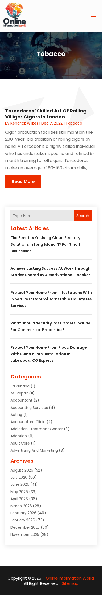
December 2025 (25, 527)
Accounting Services (29, 407)
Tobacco (74, 123)
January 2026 (22, 520)
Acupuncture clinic (28, 421)
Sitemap (70, 583)
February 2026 (23, 513)
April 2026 (19, 498)
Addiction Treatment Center (36, 428)
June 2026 (19, 484)
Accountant (21, 400)
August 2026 (21, 470)
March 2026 (21, 506)
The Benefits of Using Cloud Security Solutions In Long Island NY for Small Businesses (45, 244)
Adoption (18, 436)
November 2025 (24, 534)
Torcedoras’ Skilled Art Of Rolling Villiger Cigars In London (46, 113)
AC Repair (19, 393)
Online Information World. (70, 578)
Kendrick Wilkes (24, 123)
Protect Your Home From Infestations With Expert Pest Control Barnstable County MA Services (51, 299)
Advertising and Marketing (34, 450)
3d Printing (20, 386)
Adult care (20, 443)
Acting (16, 414)
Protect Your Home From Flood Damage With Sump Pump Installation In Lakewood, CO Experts (48, 354)
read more (23, 181)
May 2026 (19, 491)
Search (82, 215)
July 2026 (18, 477)
